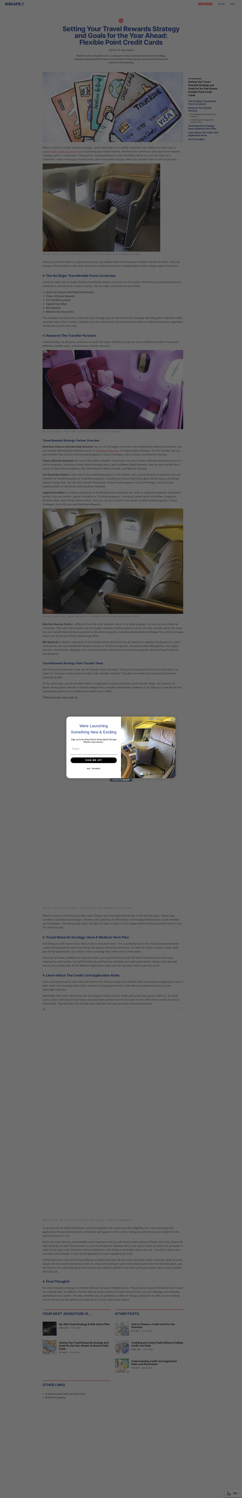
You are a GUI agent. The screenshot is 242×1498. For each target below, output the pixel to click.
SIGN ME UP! (93, 760)
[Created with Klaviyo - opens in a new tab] (121, 780)
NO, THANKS (93, 769)
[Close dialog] (172, 719)
